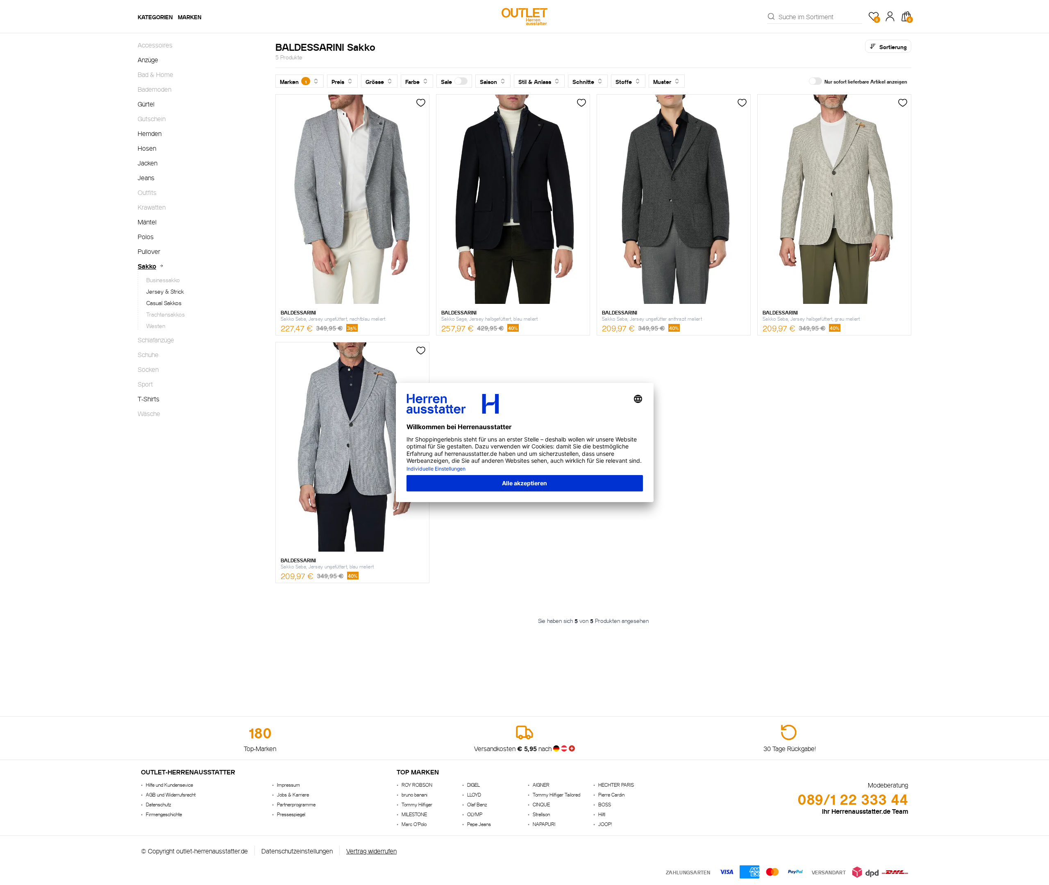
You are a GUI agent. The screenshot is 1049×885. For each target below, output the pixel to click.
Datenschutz (158, 804)
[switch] (461, 81)
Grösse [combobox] (375, 81)
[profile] (890, 16)
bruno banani (414, 794)
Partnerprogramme (296, 804)
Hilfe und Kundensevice (169, 784)
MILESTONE (414, 814)
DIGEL (473, 784)
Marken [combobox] (293, 81)
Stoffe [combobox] (623, 81)
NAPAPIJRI (544, 824)
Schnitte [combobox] (583, 81)
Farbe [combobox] (412, 81)
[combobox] (820, 16)
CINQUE (541, 804)
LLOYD (474, 794)
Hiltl (601, 814)
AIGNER (541, 784)
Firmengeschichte (164, 814)
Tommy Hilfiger (417, 804)
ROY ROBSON (417, 784)
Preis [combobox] (338, 81)
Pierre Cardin (611, 794)
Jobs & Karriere (293, 794)
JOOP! (605, 824)
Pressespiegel (291, 814)
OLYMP (474, 814)
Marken (190, 16)
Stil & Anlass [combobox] (534, 81)
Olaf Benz (477, 804)
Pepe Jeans (479, 824)
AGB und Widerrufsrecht (170, 794)
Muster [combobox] (662, 81)
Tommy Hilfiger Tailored (556, 794)
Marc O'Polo (414, 824)
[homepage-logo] (524, 16)
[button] (454, 81)
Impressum (288, 784)
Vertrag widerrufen (371, 850)
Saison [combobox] (488, 81)
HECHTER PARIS (616, 784)
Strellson (541, 814)
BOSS (604, 804)
